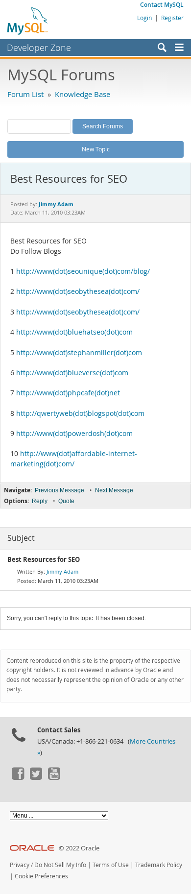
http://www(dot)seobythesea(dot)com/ (78, 291)
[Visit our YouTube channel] (54, 777)
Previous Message (59, 490)
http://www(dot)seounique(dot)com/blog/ (83, 271)
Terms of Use (111, 865)
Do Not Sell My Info (60, 865)
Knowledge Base (82, 94)
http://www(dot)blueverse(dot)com (72, 372)
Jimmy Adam (62, 571)
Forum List (25, 94)
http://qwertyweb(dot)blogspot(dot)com (80, 413)
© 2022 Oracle (79, 848)
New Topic (96, 149)
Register (172, 18)
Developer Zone (39, 47)
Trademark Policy (158, 865)
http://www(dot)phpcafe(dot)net (68, 392)
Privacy (19, 865)
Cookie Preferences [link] (41, 876)
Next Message (114, 490)
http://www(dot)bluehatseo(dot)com (74, 332)
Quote (66, 501)
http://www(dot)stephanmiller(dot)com (79, 352)
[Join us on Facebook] (17, 777)
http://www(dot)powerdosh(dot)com (74, 433)
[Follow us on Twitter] (36, 777)
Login (144, 18)
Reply (40, 501)
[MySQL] (28, 20)
